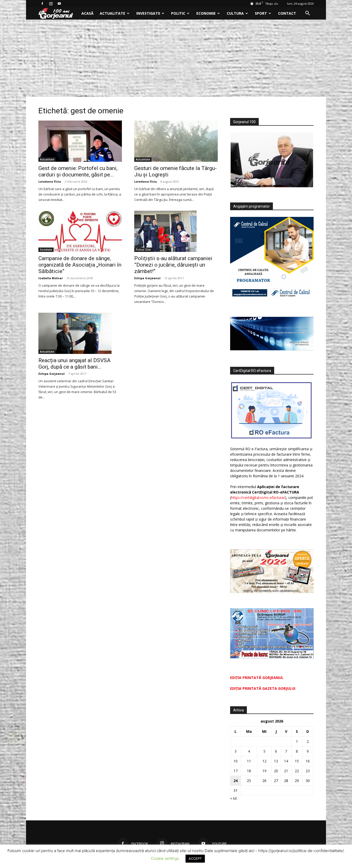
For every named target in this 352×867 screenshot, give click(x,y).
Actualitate (112, 13)
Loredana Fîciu (49, 181)
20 (276, 770)
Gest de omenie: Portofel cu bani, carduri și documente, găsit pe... (78, 171)
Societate (46, 249)
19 (264, 770)
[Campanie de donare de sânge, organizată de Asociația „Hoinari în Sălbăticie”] (80, 231)
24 (235, 780)
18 (249, 770)
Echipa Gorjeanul (147, 278)
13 (276, 761)
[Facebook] (42, 3)
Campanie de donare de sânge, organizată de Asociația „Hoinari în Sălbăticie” (79, 264)
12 (264, 761)
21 (286, 770)
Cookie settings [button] (165, 858)
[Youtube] (59, 3)
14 (286, 761)
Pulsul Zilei (143, 249)
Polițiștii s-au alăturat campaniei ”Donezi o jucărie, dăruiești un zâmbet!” (173, 264)
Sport (261, 13)
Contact (287, 13)
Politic (178, 13)
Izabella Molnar (50, 278)
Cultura (235, 13)
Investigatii (148, 13)
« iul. (233, 798)
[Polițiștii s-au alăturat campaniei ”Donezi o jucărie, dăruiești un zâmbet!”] (176, 231)
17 (235, 770)
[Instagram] (51, 3)
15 (297, 761)
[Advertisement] (176, 58)
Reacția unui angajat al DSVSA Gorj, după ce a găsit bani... (74, 363)
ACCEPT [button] (195, 858)
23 (308, 770)
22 (297, 770)
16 (308, 761)
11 (249, 761)
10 (235, 761)
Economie (206, 13)
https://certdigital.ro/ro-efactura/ (258, 497)
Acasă (87, 13)
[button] (307, 13)
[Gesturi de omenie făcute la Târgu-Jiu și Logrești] (176, 141)
